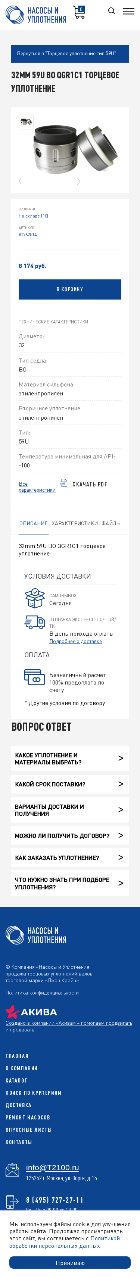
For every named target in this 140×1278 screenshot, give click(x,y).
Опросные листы (29, 1130)
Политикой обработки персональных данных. (64, 1241)
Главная (17, 1056)
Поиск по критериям (34, 1093)
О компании (22, 1068)
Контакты (19, 1142)
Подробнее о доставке (75, 641)
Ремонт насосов (28, 1117)
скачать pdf (90, 484)
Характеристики (75, 523)
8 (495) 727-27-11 (55, 1199)
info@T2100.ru (52, 1167)
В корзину (70, 289)
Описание (33, 523)
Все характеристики (37, 486)
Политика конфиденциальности (42, 992)
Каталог (16, 1080)
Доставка (19, 1105)
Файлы (111, 523)
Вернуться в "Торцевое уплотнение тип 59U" (66, 53)
